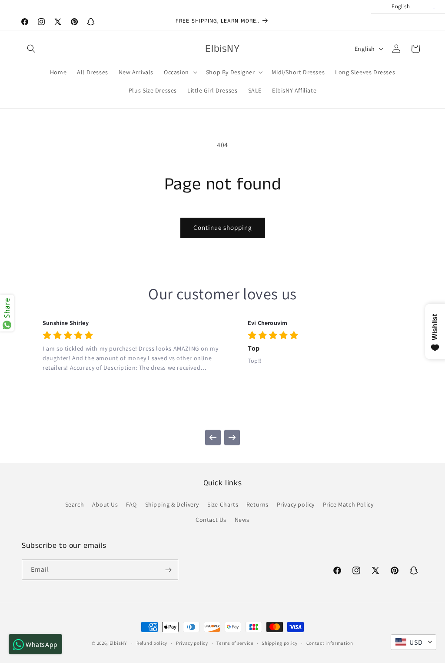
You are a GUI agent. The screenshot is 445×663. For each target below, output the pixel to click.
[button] (31, 48)
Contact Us (211, 520)
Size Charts (223, 504)
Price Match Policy (348, 504)
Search (74, 504)
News (242, 520)
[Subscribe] (168, 570)
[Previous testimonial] (213, 437)
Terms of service (234, 643)
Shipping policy (280, 643)
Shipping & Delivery (172, 504)
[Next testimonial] (232, 437)
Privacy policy (296, 504)
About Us (105, 504)
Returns (257, 504)
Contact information (329, 643)
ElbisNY (118, 643)
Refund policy (151, 643)
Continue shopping (222, 227)
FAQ (131, 504)
